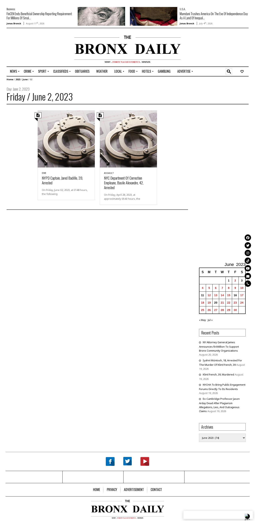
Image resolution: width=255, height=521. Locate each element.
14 (222, 295)
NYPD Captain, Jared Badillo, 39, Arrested (62, 180)
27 (215, 310)
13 (215, 295)
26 (209, 310)
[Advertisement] (30, 48)
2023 (18, 79)
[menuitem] (13, 71)
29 (228, 310)
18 (202, 302)
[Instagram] (248, 253)
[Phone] (248, 283)
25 (202, 310)
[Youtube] (248, 268)
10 (241, 287)
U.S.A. (183, 9)
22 (228, 302)
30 (235, 310)
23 (235, 302)
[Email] (248, 276)
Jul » (210, 320)
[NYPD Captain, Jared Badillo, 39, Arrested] (66, 138)
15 (228, 295)
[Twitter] (248, 245)
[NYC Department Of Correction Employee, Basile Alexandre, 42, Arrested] (128, 138)
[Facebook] (248, 237)
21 (222, 302)
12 (209, 295)
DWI (44, 172)
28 (222, 310)
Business (11, 9)
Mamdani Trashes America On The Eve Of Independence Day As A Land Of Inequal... (214, 15)
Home (10, 79)
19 (209, 302)
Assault (109, 172)
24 (241, 302)
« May (202, 320)
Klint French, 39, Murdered (218, 374)
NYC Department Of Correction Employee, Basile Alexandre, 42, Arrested (123, 182)
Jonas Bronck (14, 23)
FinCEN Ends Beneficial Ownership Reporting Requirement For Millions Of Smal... (39, 15)
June (25, 79)
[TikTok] (248, 260)
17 (241, 295)
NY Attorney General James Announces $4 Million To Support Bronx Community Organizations (219, 346)
